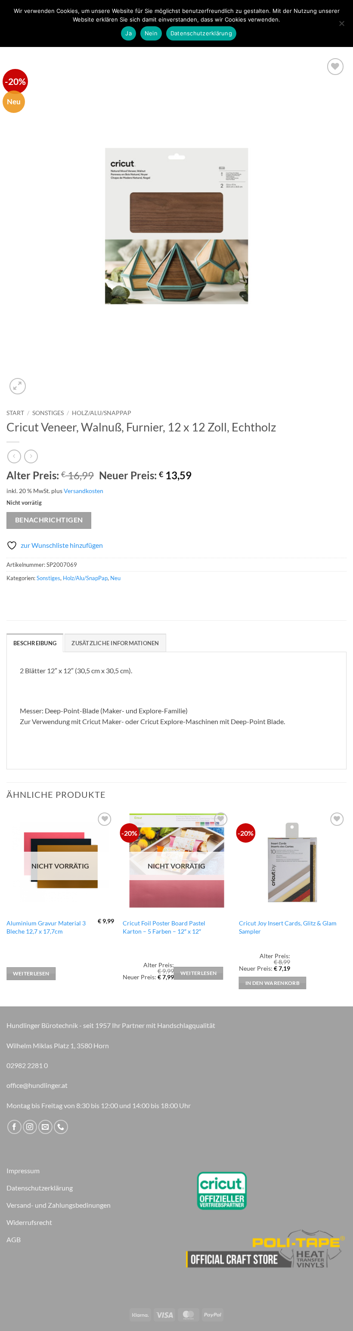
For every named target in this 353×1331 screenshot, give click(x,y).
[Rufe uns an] (61, 1127)
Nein (151, 33)
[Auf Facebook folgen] (14, 1127)
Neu (115, 578)
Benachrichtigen (49, 520)
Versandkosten (83, 490)
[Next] (346, 907)
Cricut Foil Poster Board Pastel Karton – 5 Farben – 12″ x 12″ (164, 927)
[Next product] (14, 456)
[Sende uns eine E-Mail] (45, 1127)
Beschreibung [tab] (34, 643)
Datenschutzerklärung (201, 33)
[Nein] (341, 26)
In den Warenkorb (272, 983)
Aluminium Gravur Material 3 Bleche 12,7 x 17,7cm (46, 927)
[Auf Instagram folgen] (30, 1127)
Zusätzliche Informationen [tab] (115, 643)
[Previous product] (30, 456)
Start (15, 412)
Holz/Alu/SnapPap (101, 412)
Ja (128, 33)
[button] (17, 386)
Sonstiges (48, 412)
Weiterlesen (31, 973)
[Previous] (6, 907)
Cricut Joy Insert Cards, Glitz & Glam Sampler (288, 927)
